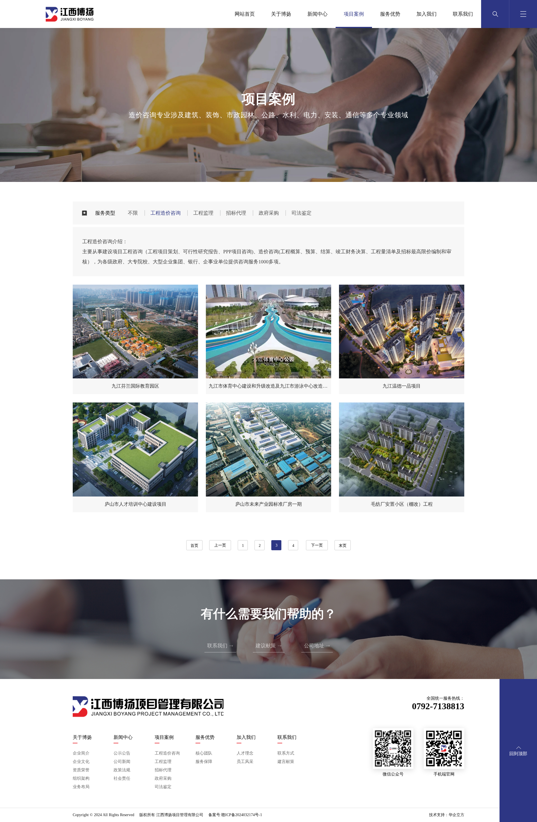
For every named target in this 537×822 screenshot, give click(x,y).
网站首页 (245, 14)
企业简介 (81, 753)
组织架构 (81, 778)
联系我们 (463, 14)
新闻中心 (317, 14)
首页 (194, 546)
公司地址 (317, 645)
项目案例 (354, 14)
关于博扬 (281, 14)
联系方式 (285, 753)
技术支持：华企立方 (446, 815)
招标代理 (236, 213)
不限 (133, 213)
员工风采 (245, 761)
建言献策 (285, 761)
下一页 (317, 545)
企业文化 (81, 761)
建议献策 (269, 645)
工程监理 (203, 213)
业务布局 (81, 786)
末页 (343, 546)
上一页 (220, 545)
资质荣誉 (81, 770)
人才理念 (245, 753)
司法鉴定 (301, 213)
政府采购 (269, 213)
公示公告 (122, 753)
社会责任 (122, 778)
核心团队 (204, 753)
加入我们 (426, 14)
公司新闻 (122, 761)
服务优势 (390, 14)
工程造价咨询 (165, 213)
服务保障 (204, 761)
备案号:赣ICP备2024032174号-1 (235, 815)
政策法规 (122, 770)
